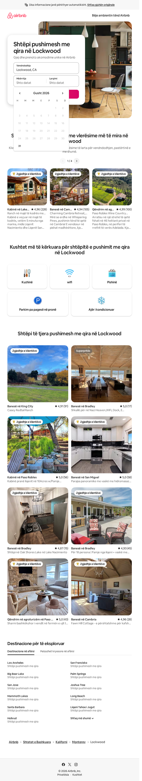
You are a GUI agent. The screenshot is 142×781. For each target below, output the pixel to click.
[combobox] (46, 70)
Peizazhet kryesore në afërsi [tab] (57, 651)
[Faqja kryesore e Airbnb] (16, 15)
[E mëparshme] (63, 161)
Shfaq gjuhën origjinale (101, 4)
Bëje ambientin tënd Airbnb (111, 15)
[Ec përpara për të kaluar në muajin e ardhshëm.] (62, 93)
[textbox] (29, 82)
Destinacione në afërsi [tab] (20, 651)
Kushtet (77, 774)
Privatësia (63, 774)
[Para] (77, 161)
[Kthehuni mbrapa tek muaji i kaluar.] (20, 93)
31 (19, 146)
